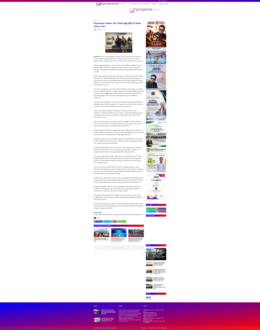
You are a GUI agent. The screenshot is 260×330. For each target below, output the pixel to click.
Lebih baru (97, 253)
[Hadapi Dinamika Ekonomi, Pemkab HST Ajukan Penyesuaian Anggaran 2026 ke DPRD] (149, 286)
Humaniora (154, 3)
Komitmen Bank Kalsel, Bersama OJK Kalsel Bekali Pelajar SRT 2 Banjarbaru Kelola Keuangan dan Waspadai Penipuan (159, 271)
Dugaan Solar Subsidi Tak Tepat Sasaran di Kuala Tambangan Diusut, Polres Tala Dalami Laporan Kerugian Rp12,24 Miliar (108, 311)
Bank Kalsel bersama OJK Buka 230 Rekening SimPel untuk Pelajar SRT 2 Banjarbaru (159, 263)
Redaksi (166, 3)
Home (130, 3)
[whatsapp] (151, 209)
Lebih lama (141, 253)
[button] (165, 4)
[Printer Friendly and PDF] (122, 221)
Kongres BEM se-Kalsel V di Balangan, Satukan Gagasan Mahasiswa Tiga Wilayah (158, 279)
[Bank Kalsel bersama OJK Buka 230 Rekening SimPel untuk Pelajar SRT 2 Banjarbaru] (149, 264)
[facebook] (159, 1)
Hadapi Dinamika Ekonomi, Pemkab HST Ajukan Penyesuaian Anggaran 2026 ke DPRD (159, 286)
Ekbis (140, 3)
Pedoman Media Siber (152, 328)
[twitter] (161, 1)
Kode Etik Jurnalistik (162, 328)
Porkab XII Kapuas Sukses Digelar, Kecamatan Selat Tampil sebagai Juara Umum (101, 239)
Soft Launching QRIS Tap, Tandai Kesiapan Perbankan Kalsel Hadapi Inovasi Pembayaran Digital (117, 239)
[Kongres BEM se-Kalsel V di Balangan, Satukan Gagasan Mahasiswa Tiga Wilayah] (149, 279)
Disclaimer (144, 328)
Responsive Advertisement (119, 247)
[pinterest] (165, 1)
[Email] (117, 221)
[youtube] (163, 1)
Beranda (95, 20)
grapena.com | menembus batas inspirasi (108, 328)
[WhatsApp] (112, 221)
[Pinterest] (115, 221)
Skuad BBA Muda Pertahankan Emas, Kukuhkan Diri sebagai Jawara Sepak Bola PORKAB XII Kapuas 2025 (135, 239)
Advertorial (146, 3)
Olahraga (160, 3)
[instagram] (161, 211)
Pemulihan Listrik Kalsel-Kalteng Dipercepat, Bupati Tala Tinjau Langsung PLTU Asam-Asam (107, 319)
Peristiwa (135, 3)
